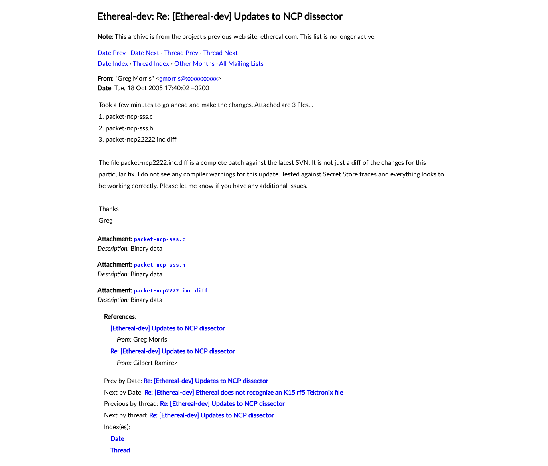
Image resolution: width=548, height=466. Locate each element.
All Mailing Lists (241, 64)
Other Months (194, 64)
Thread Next (220, 53)
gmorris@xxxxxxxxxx (188, 78)
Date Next (144, 53)
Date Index (112, 64)
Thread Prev (181, 53)
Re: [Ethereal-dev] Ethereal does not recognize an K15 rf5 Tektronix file (243, 392)
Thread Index (151, 64)
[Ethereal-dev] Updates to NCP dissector (167, 328)
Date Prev (111, 53)
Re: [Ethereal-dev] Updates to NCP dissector (172, 351)
